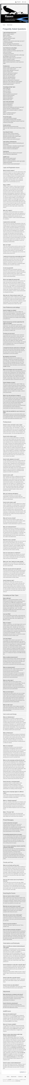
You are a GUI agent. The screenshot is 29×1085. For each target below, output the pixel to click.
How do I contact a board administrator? (11, 163)
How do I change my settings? (9, 49)
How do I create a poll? (8, 71)
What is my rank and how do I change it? (11, 60)
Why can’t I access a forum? (9, 75)
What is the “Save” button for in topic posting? (12, 81)
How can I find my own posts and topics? (11, 139)
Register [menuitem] (19, 1)
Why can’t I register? (7, 36)
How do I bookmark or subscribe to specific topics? (13, 146)
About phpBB (8, 1021)
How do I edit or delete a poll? (9, 74)
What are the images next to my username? (12, 57)
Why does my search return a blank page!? (12, 136)
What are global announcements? (10, 94)
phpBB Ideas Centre (17, 1028)
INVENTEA (18, 1081)
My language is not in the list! (9, 56)
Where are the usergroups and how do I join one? (13, 107)
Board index (13, 1076)
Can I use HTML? (7, 89)
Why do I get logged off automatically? (11, 43)
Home (8, 1076)
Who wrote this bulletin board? (9, 158)
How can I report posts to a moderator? (11, 80)
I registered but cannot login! (9, 38)
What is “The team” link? (8, 114)
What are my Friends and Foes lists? (10, 126)
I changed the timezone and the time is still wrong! (13, 55)
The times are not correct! (8, 53)
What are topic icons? (7, 99)
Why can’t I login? (7, 39)
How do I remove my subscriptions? (10, 148)
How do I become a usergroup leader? (11, 108)
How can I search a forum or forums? (11, 133)
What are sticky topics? (8, 96)
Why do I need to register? (8, 34)
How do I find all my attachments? (10, 154)
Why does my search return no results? (11, 134)
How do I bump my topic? (8, 84)
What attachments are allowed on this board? (12, 152)
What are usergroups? (8, 105)
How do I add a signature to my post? (11, 70)
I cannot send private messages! (10, 118)
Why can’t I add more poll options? (10, 73)
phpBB (4, 366)
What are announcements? (9, 95)
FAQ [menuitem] (20, 21)
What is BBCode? (7, 88)
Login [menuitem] (25, 1)
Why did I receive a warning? (9, 78)
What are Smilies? (7, 91)
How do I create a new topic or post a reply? (12, 67)
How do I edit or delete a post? (9, 68)
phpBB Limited (17, 1016)
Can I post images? (7, 92)
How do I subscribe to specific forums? (11, 147)
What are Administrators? (8, 103)
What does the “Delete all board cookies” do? (12, 45)
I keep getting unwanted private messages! (12, 119)
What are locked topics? (8, 98)
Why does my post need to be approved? (11, 82)
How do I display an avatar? (9, 59)
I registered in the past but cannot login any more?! (13, 41)
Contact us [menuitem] (20, 1076)
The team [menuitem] (25, 21)
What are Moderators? (8, 104)
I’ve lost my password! (7, 42)
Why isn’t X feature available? (9, 159)
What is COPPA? (6, 35)
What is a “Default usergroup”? (9, 112)
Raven (9, 16)
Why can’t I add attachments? (9, 77)
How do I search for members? (9, 137)
